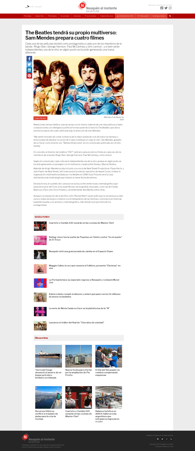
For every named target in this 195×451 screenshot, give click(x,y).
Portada (27, 16)
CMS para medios (161, 446)
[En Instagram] (170, 8)
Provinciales (90, 16)
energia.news (159, 16)
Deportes (39, 16)
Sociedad (65, 16)
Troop (171, 446)
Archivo (24, 447)
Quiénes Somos (48, 447)
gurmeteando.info (125, 16)
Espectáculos (106, 16)
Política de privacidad (35, 447)
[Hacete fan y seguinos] (162, 8)
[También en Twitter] (166, 8)
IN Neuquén (143, 16)
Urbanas (77, 16)
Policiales (52, 16)
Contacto (58, 447)
